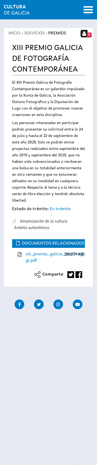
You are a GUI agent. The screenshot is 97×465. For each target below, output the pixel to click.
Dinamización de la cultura (43, 221)
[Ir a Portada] (17, 11)
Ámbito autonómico (31, 228)
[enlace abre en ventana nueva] (70, 274)
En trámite (60, 209)
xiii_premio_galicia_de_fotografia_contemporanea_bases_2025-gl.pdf (44, 257)
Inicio (14, 33)
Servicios (34, 33)
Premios (57, 33)
